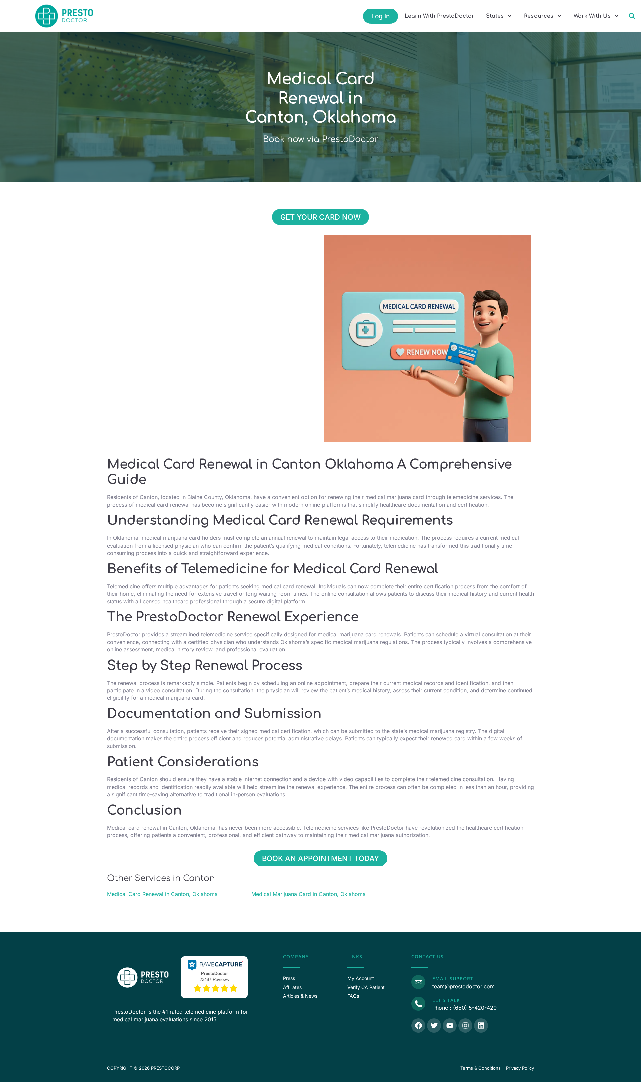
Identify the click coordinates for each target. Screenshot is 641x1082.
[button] (632, 16)
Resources (538, 16)
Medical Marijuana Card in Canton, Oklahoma (308, 894)
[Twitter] (434, 1025)
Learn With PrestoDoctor (439, 16)
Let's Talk (446, 1000)
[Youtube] (450, 1025)
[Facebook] (418, 1025)
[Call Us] (418, 1004)
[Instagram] (465, 1025)
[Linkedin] (481, 1025)
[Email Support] (418, 982)
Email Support (452, 978)
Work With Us (592, 16)
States (495, 16)
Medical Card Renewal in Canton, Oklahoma (162, 894)
